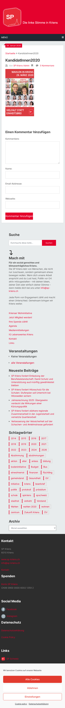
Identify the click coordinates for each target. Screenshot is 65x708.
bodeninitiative (18, 466)
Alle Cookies (32, 679)
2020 (33, 444)
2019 (23, 444)
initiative (15, 483)
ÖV (45, 512)
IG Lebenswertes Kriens (21, 334)
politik (14, 489)
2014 (13, 438)
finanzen (33, 472)
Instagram (11, 616)
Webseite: (10, 198)
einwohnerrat (17, 472)
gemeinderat (17, 478)
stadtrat (15, 501)
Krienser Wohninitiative (20, 313)
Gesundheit (35, 478)
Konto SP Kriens (9, 584)
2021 (43, 444)
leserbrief (40, 483)
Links (11, 343)
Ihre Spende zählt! (18, 321)
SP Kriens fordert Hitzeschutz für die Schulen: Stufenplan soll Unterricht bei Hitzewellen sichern (30, 392)
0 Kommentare (47, 65)
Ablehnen (32, 688)
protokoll (26, 489)
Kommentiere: (12, 138)
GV (46, 478)
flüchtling (47, 472)
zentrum (15, 512)
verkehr (28, 501)
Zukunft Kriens (31, 512)
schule (14, 495)
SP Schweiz (12, 658)
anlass (35, 461)
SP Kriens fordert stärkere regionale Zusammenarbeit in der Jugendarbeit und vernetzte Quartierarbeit (32, 413)
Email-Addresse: (13, 183)
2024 (34, 449)
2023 (23, 449)
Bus (45, 466)
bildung (47, 461)
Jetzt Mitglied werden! (20, 317)
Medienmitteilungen (19, 330)
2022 (13, 449)
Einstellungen (32, 696)
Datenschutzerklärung (38, 704)
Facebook (11, 609)
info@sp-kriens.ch (10, 563)
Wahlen (14, 506)
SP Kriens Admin (21, 65)
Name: (8, 168)
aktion (14, 461)
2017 (43, 438)
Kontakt (13, 338)
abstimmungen (36, 455)
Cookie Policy (8, 637)
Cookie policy (21, 704)
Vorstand (41, 501)
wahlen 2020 (29, 506)
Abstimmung (17, 455)
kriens (27, 483)
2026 (44, 449)
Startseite (10, 53)
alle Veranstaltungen (22, 363)
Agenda (13, 326)
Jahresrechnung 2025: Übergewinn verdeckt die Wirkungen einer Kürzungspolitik (29, 403)
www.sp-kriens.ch (10, 559)
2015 (23, 438)
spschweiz (41, 495)
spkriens (26, 495)
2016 (33, 438)
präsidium (41, 489)
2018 (13, 444)
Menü (4, 37)
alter (24, 461)
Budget (34, 466)
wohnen (45, 506)
